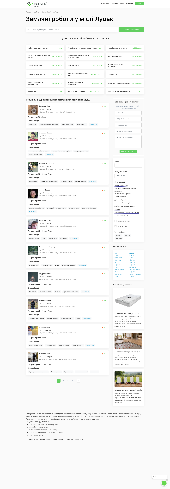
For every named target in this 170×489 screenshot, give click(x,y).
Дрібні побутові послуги (123, 200)
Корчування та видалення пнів (78, 74)
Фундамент (32, 292)
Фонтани (57, 292)
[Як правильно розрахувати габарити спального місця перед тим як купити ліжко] (128, 300)
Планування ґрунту (115, 56)
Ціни (122, 4)
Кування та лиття (80, 181)
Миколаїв (118, 260)
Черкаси (132, 265)
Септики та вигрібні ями (36, 208)
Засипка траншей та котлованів (75, 83)
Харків (131, 253)
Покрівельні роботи (45, 292)
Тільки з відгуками (123, 221)
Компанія (118, 238)
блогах (129, 285)
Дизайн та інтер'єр (121, 215)
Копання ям (112, 74)
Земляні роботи (34, 238)
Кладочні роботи (64, 345)
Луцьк (117, 276)
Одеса (131, 255)
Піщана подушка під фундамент (115, 65)
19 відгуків (48, 166)
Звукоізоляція (33, 181)
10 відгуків (48, 357)
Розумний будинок (67, 318)
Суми (116, 267)
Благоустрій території (122, 203)
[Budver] (37, 3)
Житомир (132, 267)
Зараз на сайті (122, 226)
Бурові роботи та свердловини (56, 208)
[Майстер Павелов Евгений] (33, 357)
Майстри (114, 4)
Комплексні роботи (121, 185)
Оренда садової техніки (81, 151)
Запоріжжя (118, 258)
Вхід (139, 4)
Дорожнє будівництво (35, 154)
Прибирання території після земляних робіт (78, 56)
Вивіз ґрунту (32, 91)
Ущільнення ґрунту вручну (38, 48)
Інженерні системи (121, 197)
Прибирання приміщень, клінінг (39, 151)
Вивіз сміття (63, 238)
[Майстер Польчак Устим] (33, 224)
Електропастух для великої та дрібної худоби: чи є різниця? (138, 390)
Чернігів (117, 265)
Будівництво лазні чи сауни (49, 181)
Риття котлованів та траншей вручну (39, 56)
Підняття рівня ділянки (36, 74)
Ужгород (132, 276)
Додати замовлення (131, 30)
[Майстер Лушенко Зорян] (33, 136)
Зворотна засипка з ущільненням (35, 83)
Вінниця (132, 260)
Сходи (44, 238)
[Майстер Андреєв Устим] (33, 277)
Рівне (116, 272)
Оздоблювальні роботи (123, 194)
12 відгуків (48, 303)
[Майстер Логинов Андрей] (33, 330)
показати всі (93, 124)
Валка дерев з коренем (76, 91)
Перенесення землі (35, 65)
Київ (116, 253)
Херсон (117, 262)
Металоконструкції (81, 372)
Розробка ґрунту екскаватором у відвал (82, 48)
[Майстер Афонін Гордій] (33, 193)
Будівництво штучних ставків (119, 91)
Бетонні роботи (81, 124)
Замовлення (104, 4)
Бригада (127, 235)
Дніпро (117, 255)
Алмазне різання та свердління (49, 124)
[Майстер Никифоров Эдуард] (33, 250)
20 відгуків (48, 109)
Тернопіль (118, 274)
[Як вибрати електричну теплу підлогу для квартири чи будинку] (128, 341)
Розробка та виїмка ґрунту (118, 48)
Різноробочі (32, 124)
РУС (38, 6)
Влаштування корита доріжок (119, 83)
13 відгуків (48, 223)
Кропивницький (134, 269)
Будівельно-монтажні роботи (125, 188)
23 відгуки (48, 136)
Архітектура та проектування (125, 206)
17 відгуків (48, 193)
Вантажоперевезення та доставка (127, 212)
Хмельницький (120, 269)
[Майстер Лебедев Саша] (33, 304)
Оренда (117, 209)
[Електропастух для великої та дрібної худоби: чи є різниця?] (128, 379)
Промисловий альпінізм (70, 292)
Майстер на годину (67, 124)
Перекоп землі (73, 65)
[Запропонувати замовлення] (105, 106)
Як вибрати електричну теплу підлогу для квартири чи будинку (140, 352)
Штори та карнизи (66, 181)
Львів (131, 258)
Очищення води (74, 208)
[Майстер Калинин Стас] (33, 110)
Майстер (118, 235)
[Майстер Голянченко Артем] (33, 167)
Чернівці (132, 272)
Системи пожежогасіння (36, 318)
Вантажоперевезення (68, 265)
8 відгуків (48, 330)
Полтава (132, 262)
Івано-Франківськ (135, 274)
